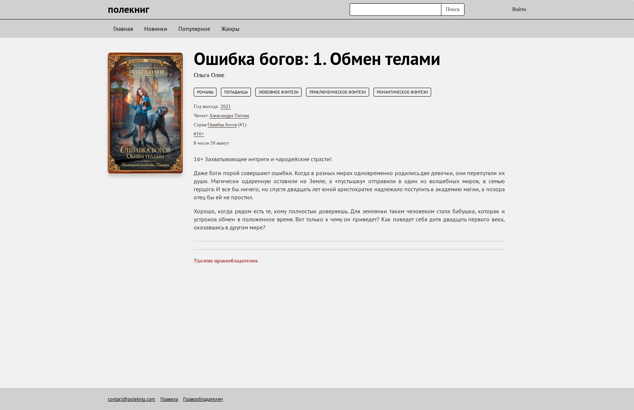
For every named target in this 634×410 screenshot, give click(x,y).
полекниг (128, 9)
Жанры (230, 28)
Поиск (453, 9)
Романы (205, 92)
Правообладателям (203, 399)
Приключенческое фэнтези (337, 92)
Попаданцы (236, 92)
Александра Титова (229, 115)
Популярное (194, 28)
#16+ (199, 134)
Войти (519, 9)
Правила (169, 399)
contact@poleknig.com (131, 399)
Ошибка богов (222, 124)
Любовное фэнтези (278, 92)
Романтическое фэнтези (402, 92)
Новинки (155, 28)
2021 (226, 106)
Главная (123, 28)
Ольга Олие (209, 75)
